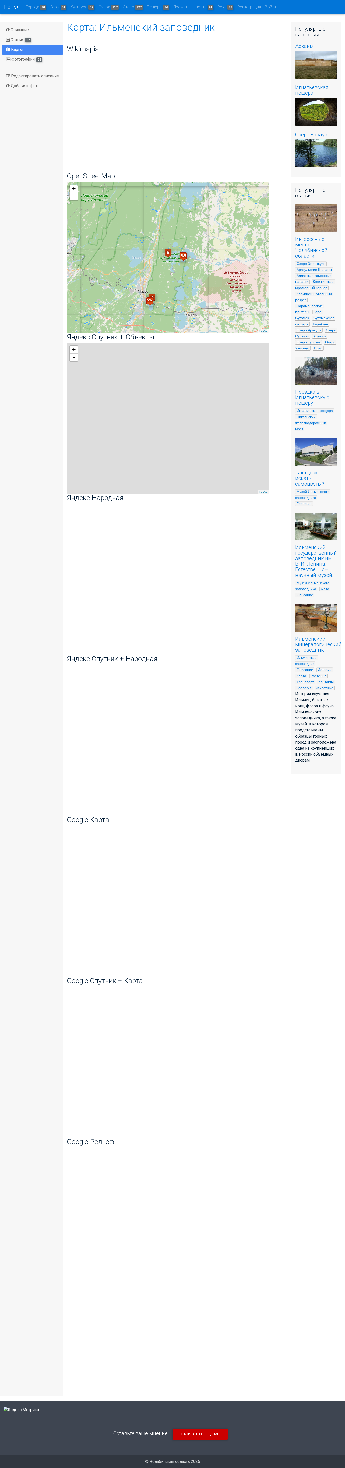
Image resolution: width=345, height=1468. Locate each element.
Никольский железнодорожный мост (311, 423)
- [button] (74, 196)
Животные (324, 688)
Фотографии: (25, 59)
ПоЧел (12, 7)
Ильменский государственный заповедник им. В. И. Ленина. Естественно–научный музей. (316, 561)
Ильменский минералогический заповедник (318, 644)
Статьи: (20, 39)
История (325, 670)
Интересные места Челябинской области (311, 247)
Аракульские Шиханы (314, 270)
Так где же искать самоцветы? (309, 478)
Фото (318, 348)
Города (35, 7)
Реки (224, 7)
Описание (19, 29)
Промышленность (192, 7)
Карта (301, 676)
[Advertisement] (175, 1352)
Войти (270, 7)
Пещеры (157, 7)
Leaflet (263, 331)
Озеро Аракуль (309, 330)
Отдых (132, 7)
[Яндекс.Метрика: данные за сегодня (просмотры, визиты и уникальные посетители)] (21, 1410)
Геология (304, 504)
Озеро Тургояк (309, 342)
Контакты (326, 682)
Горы (57, 7)
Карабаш (320, 324)
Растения (318, 676)
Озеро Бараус (311, 135)
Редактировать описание (34, 76)
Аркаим (304, 46)
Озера (108, 7)
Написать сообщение (200, 1434)
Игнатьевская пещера (311, 90)
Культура (81, 7)
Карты (16, 49)
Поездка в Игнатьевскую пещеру (312, 397)
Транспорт (305, 682)
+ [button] (74, 189)
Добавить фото (25, 85)
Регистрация (249, 7)
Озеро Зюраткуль (311, 264)
